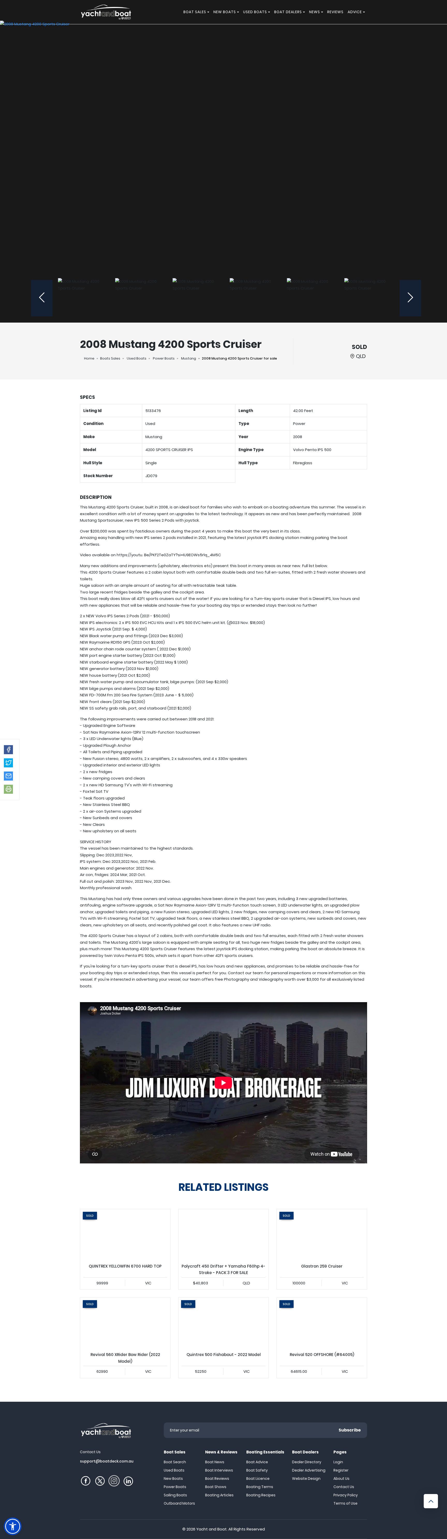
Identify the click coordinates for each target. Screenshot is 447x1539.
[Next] (410, 298)
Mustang (188, 358)
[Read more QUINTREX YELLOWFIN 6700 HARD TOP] (125, 1234)
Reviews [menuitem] (335, 11)
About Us (341, 1478)
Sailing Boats (175, 1495)
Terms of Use (345, 1503)
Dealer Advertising (308, 1470)
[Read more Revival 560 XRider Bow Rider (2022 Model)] (125, 1323)
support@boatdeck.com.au (106, 1461)
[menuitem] (209, 12)
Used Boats (136, 358)
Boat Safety (257, 1470)
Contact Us (343, 1486)
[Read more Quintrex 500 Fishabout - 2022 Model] (223, 1323)
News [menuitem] (314, 11)
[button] (8, 749)
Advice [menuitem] (355, 11)
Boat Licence (258, 1478)
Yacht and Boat (211, 1529)
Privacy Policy (345, 1495)
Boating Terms (259, 1486)
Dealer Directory (306, 1462)
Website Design (306, 1478)
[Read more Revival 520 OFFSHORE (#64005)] (322, 1323)
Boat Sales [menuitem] (194, 11)
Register (340, 1470)
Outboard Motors (179, 1503)
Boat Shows (215, 1486)
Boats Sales (110, 358)
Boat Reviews (217, 1478)
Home (89, 358)
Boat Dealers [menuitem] (288, 11)
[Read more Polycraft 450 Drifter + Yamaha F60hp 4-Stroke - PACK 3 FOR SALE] (223, 1234)
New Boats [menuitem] (224, 11)
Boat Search (175, 1462)
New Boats (173, 1478)
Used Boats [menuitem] (255, 11)
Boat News (214, 1462)
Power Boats (164, 358)
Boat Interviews (219, 1470)
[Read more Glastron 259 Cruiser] (322, 1234)
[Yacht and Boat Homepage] (106, 12)
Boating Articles (219, 1495)
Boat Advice (257, 1462)
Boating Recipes (260, 1495)
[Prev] (42, 298)
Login (338, 1462)
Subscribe (350, 1430)
